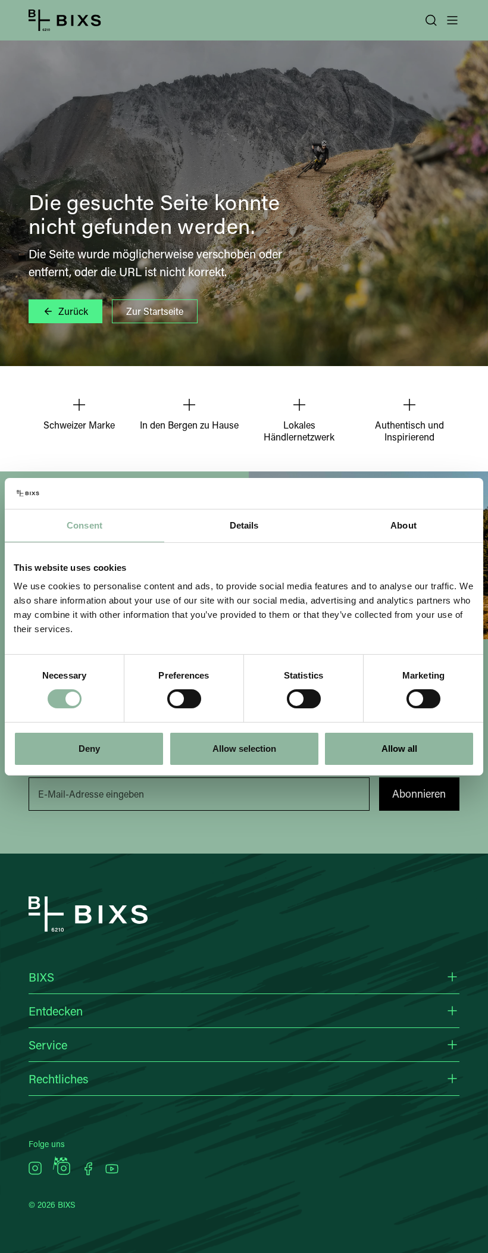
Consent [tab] (84, 525)
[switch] (184, 698)
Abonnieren (419, 793)
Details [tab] (244, 525)
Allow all (399, 748)
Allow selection (244, 748)
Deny (89, 748)
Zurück (73, 311)
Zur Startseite (154, 311)
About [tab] (403, 525)
